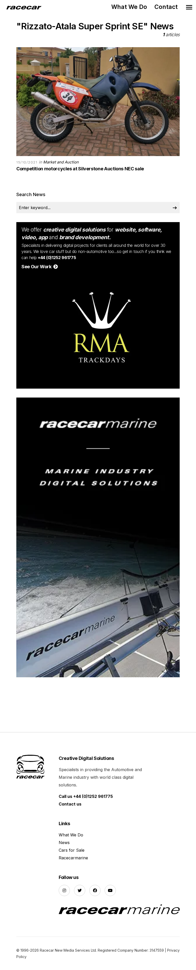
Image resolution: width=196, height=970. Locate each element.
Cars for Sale (71, 850)
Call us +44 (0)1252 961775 (86, 796)
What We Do (129, 6)
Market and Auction (61, 162)
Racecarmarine (73, 857)
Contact (166, 6)
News (64, 842)
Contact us (70, 804)
